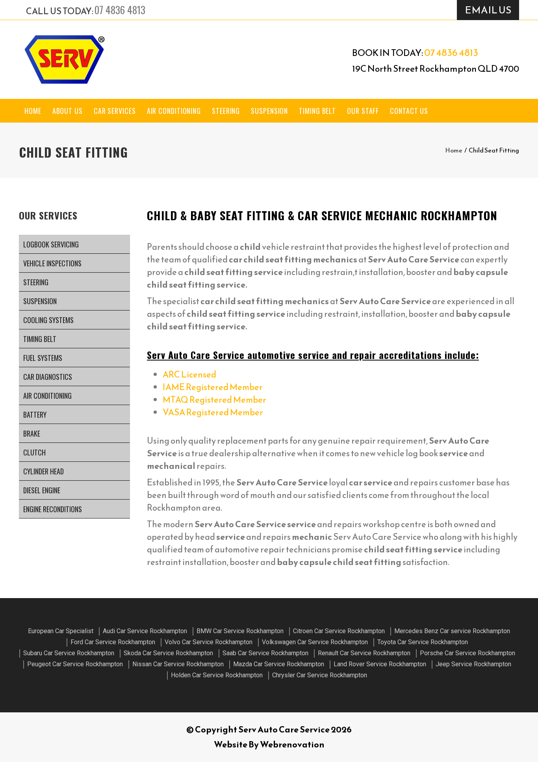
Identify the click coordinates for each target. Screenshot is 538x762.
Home (32, 111)
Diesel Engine (41, 490)
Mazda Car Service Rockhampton (278, 664)
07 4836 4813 (120, 9)
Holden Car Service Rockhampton (217, 675)
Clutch (34, 452)
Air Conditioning (174, 111)
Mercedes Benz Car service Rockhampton (452, 631)
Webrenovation (292, 744)
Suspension (269, 111)
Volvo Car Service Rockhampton (208, 642)
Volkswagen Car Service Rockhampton (315, 642)
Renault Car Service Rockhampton (364, 653)
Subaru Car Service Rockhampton (68, 653)
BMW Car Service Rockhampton (240, 631)
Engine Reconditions (52, 509)
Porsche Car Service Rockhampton (467, 653)
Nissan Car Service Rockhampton (178, 664)
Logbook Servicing (51, 244)
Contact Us (409, 111)
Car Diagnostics (47, 377)
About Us (67, 111)
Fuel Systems (42, 358)
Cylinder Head (43, 471)
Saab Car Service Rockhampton (265, 653)
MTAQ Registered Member (214, 399)
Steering (226, 111)
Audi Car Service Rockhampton (145, 631)
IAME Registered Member (213, 387)
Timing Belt (317, 111)
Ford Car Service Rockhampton (112, 642)
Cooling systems (48, 320)
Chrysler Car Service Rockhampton (319, 675)
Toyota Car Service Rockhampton (422, 642)
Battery (34, 414)
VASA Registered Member (213, 412)
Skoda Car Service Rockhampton (168, 653)
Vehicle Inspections (52, 263)
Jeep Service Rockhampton (473, 664)
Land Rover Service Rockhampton (380, 664)
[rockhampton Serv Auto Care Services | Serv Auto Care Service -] (64, 59)
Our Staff (363, 111)
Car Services (115, 111)
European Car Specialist (60, 631)
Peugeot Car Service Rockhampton (75, 664)
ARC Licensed (189, 374)
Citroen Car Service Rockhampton (339, 631)
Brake (31, 433)
